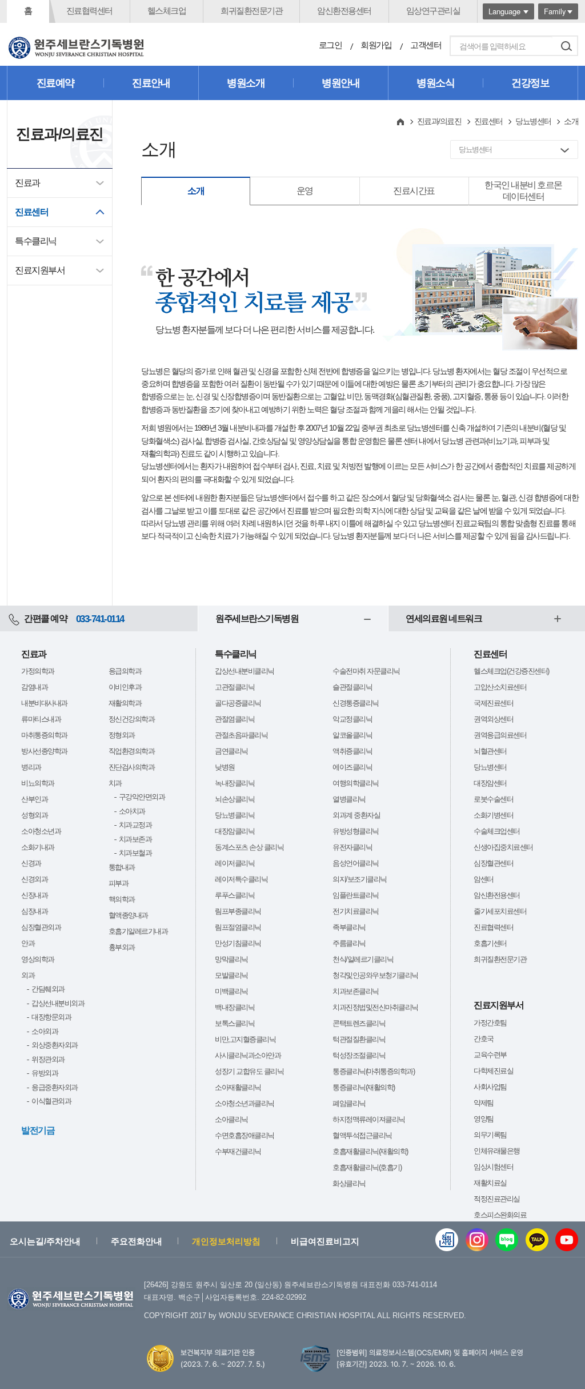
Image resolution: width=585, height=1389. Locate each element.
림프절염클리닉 (238, 927)
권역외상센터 (493, 719)
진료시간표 (414, 191)
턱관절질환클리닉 (358, 1039)
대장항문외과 (51, 1017)
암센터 (484, 879)
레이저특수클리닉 (241, 879)
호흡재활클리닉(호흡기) (366, 1167)
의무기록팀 (490, 1135)
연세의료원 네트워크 (444, 618)
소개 (195, 191)
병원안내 (340, 83)
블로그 (506, 1239)
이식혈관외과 (51, 1101)
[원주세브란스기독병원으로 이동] (76, 48)
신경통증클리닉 (355, 703)
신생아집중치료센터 (503, 847)
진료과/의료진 (439, 121)
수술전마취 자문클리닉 (366, 671)
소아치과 (132, 811)
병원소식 (435, 83)
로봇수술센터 (493, 799)
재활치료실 (490, 1183)
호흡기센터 (490, 943)
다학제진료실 (493, 1070)
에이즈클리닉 (352, 767)
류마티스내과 (41, 719)
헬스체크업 (166, 10)
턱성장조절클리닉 (358, 1055)
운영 (304, 191)
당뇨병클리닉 (234, 815)
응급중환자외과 (54, 1087)
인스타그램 (477, 1239)
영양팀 (484, 1119)
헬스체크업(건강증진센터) (511, 671)
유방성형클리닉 (355, 831)
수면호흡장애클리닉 (244, 1135)
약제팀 (484, 1103)
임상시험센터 (493, 1167)
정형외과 (122, 735)
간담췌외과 (48, 989)
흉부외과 (122, 947)
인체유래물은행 (497, 1151)
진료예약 (55, 83)
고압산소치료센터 (500, 687)
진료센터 (31, 212)
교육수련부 (490, 1054)
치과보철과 (135, 853)
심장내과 (34, 911)
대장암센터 (490, 783)
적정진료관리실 (497, 1199)
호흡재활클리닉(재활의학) (370, 1151)
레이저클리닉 (234, 863)
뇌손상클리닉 (234, 799)
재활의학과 (125, 703)
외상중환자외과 (54, 1045)
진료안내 (151, 83)
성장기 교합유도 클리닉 (249, 1071)
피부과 (119, 883)
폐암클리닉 (349, 1103)
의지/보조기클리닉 (359, 879)
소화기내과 (37, 847)
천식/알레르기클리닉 (362, 959)
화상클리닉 (349, 1183)
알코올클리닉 (352, 735)
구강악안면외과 (142, 797)
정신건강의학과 (132, 719)
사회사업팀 (490, 1086)
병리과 (31, 767)
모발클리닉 (231, 975)
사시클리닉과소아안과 (248, 1055)
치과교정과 (135, 825)
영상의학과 (37, 959)
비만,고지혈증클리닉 (245, 1039)
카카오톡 (537, 1239)
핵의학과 (122, 899)
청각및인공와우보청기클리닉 (375, 975)
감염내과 (34, 687)
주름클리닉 (349, 943)
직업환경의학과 (132, 751)
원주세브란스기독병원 (256, 618)
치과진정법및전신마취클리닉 (375, 1007)
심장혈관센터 (493, 863)
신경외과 (34, 879)
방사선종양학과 (44, 751)
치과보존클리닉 (355, 991)
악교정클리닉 (352, 719)
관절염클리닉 (234, 719)
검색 (566, 46)
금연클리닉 (231, 751)
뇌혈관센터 (490, 751)
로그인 (330, 45)
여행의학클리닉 (355, 783)
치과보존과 (135, 839)
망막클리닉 (231, 959)
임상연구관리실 (433, 10)
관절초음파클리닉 (241, 735)
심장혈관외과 (41, 927)
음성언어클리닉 (355, 863)
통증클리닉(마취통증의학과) (373, 1071)
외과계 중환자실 (356, 815)
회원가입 (375, 45)
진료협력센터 (89, 10)
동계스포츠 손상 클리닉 (249, 847)
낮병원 (225, 767)
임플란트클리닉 (355, 895)
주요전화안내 (136, 1241)
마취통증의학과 (44, 735)
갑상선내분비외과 (57, 1003)
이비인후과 (125, 687)
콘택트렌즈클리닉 (358, 1023)
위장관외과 (48, 1059)
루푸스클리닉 (234, 895)
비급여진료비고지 (325, 1241)
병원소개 (246, 83)
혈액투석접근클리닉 (362, 1135)
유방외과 (44, 1073)
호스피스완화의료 (500, 1215)
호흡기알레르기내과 (138, 931)
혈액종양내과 (128, 915)
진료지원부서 (40, 270)
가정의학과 (37, 671)
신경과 (31, 863)
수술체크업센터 (497, 831)
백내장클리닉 (234, 1007)
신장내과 (34, 895)
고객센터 (425, 45)
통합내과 (122, 867)
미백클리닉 (231, 991)
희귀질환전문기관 (251, 10)
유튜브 (566, 1239)
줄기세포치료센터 (500, 911)
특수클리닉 (36, 241)
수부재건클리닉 (238, 1151)
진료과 (27, 183)
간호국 (484, 1038)
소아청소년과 (41, 831)
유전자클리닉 (352, 847)
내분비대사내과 (44, 703)
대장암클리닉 (234, 831)
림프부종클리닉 (238, 911)
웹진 (446, 1239)
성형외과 (34, 815)
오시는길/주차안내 (45, 1241)
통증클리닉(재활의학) (363, 1087)
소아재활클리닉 (238, 1087)
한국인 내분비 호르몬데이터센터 (523, 190)
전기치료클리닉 (355, 911)
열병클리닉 (349, 799)
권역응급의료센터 (500, 735)
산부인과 (34, 799)
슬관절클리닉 (352, 687)
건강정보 (530, 83)
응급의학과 (125, 671)
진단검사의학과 (132, 767)
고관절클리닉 (234, 687)
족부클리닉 (349, 927)
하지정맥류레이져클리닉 (368, 1119)
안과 (27, 943)
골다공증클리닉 (238, 703)
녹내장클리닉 (234, 783)
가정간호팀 (490, 1022)
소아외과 (44, 1031)
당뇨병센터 (533, 121)
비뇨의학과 (37, 783)
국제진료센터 (493, 703)
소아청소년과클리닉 (244, 1103)
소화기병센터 (493, 815)
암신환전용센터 (344, 10)
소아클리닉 (231, 1119)
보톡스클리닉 (234, 1023)
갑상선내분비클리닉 (244, 671)
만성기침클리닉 (238, 943)
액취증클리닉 (352, 751)
